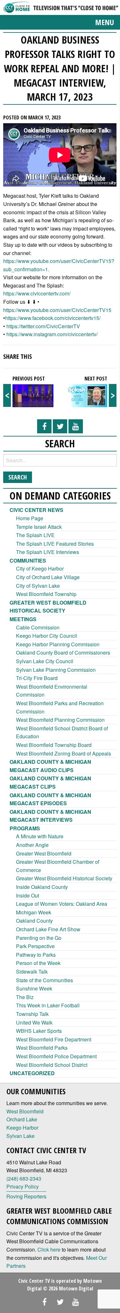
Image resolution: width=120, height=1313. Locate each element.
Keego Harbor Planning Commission (58, 644)
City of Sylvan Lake (38, 585)
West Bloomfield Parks (42, 1047)
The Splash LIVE (35, 535)
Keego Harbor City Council (46, 635)
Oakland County (34, 920)
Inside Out (27, 895)
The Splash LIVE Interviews (47, 552)
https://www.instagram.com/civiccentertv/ (52, 334)
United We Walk (34, 1022)
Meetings (23, 619)
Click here (48, 1249)
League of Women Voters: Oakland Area (61, 903)
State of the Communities (44, 980)
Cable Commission (38, 627)
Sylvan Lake (20, 1135)
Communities (28, 560)
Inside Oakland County (42, 887)
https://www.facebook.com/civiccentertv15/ (52, 318)
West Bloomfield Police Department (56, 1056)
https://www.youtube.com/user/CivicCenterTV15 (57, 310)
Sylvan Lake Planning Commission (56, 669)
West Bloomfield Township (46, 594)
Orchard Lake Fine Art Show (48, 929)
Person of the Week (38, 963)
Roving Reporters (26, 1196)
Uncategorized (32, 1073)
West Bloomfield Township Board (54, 745)
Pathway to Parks (36, 954)
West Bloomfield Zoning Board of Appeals (63, 753)
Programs (25, 828)
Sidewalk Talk (32, 971)
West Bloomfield (25, 1111)
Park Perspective (35, 946)
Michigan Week (33, 912)
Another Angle (32, 844)
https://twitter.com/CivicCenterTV (43, 326)
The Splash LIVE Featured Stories (55, 543)
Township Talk (32, 1014)
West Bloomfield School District (51, 1064)
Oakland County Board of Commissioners (63, 652)
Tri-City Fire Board (37, 678)
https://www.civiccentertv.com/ (36, 293)
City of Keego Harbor (40, 568)
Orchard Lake (21, 1119)
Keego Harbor (22, 1127)
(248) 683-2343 (23, 1178)
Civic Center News (36, 510)
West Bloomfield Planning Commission (60, 719)
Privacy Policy (22, 1186)
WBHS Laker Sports (39, 1030)
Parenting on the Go (38, 937)
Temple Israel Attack (39, 526)
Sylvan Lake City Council (44, 661)
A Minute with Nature (39, 836)
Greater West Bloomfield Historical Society (64, 878)
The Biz (25, 997)
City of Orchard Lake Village (48, 577)
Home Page (29, 518)
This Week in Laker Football (48, 1005)
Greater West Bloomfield (43, 853)
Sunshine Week (34, 988)
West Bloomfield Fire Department (53, 1039)
